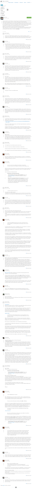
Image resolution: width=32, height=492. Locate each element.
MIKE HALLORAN (7, 219)
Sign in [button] (25, 2)
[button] (3, 37)
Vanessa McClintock (7, 365)
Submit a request (10, 2)
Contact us (21, 2)
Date (30, 31)
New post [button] (29, 17)
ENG (28, 2)
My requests (16, 2)
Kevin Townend (7, 33)
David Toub (5, 17)
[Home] (5, 1)
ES (29, 2)
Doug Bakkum (6, 73)
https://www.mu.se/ (8, 410)
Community (2, 5)
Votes (29, 31)
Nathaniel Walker (7, 142)
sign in (4, 485)
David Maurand (7, 304)
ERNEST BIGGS (7, 187)
